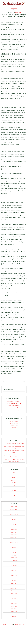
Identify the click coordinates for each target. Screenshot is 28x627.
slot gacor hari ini (14, 423)
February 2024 (14, 560)
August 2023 (14, 575)
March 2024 (14, 557)
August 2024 (14, 545)
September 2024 (14, 542)
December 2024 (14, 534)
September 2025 (14, 514)
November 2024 (14, 537)
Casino (14, 475)
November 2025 (14, 509)
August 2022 (14, 593)
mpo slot (14, 427)
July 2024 (14, 547)
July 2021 (14, 613)
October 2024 (14, 539)
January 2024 (14, 562)
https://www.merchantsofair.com (14, 408)
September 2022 (14, 590)
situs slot (14, 430)
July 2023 (14, 578)
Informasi (14, 477)
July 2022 (14, 596)
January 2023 (14, 583)
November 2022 (14, 588)
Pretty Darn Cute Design (18, 625)
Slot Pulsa (14, 490)
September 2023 (14, 573)
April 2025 (14, 527)
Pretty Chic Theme (8, 624)
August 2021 (14, 611)
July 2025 (14, 519)
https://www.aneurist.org (14, 405)
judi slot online (14, 425)
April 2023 (14, 580)
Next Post (20, 381)
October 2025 (14, 511)
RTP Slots (14, 482)
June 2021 (14, 616)
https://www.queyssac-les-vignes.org (14, 410)
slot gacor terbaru (14, 421)
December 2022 (14, 585)
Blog (14, 472)
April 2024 (14, 555)
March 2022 (14, 601)
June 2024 (14, 550)
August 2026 (14, 506)
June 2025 (14, 522)
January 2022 (14, 603)
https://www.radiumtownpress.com (14, 407)
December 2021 (14, 606)
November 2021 (14, 608)
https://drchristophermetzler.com (14, 403)
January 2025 (14, 532)
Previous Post (9, 381)
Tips (14, 492)
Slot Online (14, 487)
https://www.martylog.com (14, 401)
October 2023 (14, 570)
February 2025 (14, 529)
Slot (14, 485)
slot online (14, 429)
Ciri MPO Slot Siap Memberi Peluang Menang (14, 443)
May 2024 (14, 552)
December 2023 (14, 565)
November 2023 (14, 567)
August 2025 (14, 516)
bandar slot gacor (14, 432)
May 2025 (14, 524)
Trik (14, 495)
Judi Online (14, 480)
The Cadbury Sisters (14, 3)
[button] (14, 10)
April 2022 (14, 598)
